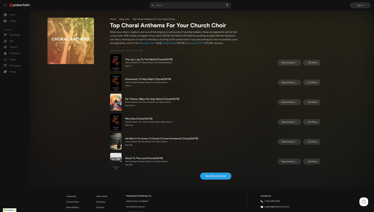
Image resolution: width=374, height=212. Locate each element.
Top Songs (14, 35)
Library (12, 21)
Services (100, 207)
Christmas (14, 53)
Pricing (12, 71)
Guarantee (71, 196)
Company (100, 202)
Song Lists (124, 19)
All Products (15, 65)
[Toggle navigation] (5, 5)
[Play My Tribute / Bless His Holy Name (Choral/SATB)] (116, 102)
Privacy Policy (72, 202)
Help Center (102, 196)
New (11, 41)
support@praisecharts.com (276, 206)
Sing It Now (169, 43)
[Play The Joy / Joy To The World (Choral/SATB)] (116, 62)
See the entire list (216, 176)
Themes (13, 47)
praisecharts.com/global (137, 201)
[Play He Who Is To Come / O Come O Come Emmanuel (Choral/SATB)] (116, 141)
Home (12, 14)
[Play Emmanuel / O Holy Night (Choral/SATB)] (116, 82)
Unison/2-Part (196, 43)
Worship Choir (147, 43)
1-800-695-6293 (272, 201)
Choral (12, 59)
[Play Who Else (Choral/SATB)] (116, 121)
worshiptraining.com (135, 206)
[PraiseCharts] (19, 5)
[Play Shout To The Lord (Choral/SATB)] (116, 161)
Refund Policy (72, 207)
